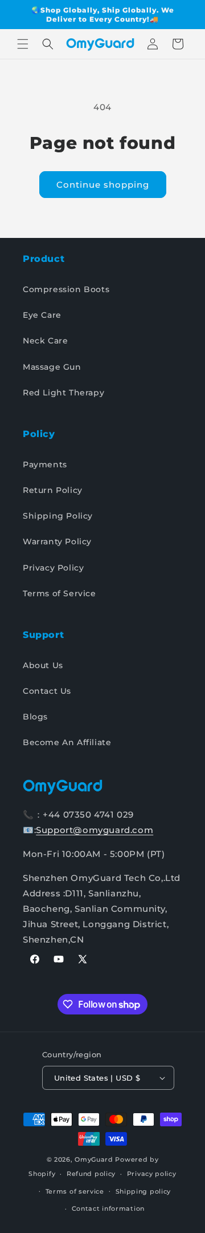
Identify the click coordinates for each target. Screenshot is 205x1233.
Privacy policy (152, 1174)
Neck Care (45, 340)
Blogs (35, 716)
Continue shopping (102, 184)
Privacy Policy (53, 568)
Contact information (108, 1208)
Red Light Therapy (63, 392)
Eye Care (42, 315)
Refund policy (91, 1174)
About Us (43, 665)
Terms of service (75, 1191)
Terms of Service (59, 593)
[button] (22, 43)
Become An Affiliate (67, 742)
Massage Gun (52, 367)
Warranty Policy (57, 541)
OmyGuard (94, 1159)
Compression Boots (66, 289)
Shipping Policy (58, 516)
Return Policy (53, 490)
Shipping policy (143, 1191)
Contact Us (47, 691)
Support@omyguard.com (94, 829)
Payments (45, 464)
